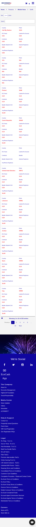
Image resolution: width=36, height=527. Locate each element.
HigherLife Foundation (7, 393)
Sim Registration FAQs (8, 431)
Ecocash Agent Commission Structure (12, 495)
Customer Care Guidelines (9, 473)
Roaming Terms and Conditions (10, 468)
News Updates (5, 403)
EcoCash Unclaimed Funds (9, 492)
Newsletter (4, 408)
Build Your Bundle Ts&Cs (8, 449)
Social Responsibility (7, 395)
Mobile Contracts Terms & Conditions (12, 490)
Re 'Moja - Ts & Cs (6, 441)
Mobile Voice (22, 9)
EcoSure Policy (5, 482)
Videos (3, 406)
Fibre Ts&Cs (4, 454)
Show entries (6, 15)
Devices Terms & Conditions (9, 487)
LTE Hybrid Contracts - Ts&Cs (10, 463)
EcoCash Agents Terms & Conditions (12, 498)
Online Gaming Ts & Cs (8, 460)
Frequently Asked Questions (9, 423)
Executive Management (8, 390)
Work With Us (5, 513)
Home (3, 9)
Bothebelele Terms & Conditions (10, 501)
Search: (3, 21)
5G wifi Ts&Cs (5, 452)
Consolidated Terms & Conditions (11, 471)
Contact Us (4, 420)
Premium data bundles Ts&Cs (10, 457)
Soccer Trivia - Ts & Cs (8, 443)
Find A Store (4, 426)
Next (20, 326)
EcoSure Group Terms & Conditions (12, 484)
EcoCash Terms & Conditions (10, 479)
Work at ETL (4, 510)
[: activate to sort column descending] (18, 25)
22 (15, 326)
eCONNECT (5, 411)
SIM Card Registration (7, 429)
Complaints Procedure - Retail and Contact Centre (16, 476)
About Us (4, 387)
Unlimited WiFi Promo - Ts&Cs (10, 465)
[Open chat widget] (32, 522)
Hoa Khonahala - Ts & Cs (8, 446)
